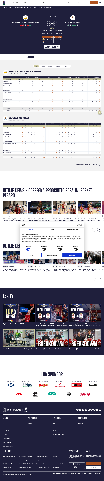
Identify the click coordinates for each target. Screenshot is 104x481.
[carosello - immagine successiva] (99, 230)
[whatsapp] (97, 410)
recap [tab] (37, 57)
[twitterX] (91, 410)
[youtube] (89, 410)
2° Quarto (50, 66)
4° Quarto (66, 66)
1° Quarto (42, 66)
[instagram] (80, 410)
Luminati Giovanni (21, 73)
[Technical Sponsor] (35, 394)
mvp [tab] (74, 57)
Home (4, 7)
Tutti (36, 66)
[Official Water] (52, 394)
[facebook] (77, 410)
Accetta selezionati (52, 255)
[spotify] (100, 410)
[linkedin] (86, 410)
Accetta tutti (72, 255)
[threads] (83, 410)
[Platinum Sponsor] (44, 385)
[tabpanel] (52, 115)
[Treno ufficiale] (60, 385)
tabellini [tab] (31, 57)
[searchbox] (52, 2)
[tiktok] (94, 410)
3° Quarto (58, 66)
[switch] (44, 249)
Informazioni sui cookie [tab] (73, 229)
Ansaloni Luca (20, 120)
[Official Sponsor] (76, 385)
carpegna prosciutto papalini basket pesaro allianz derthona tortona (31, 7)
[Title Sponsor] (11, 385)
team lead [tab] (68, 57)
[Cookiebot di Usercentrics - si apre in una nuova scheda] (76, 225)
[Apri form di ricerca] (100, 3)
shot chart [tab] (59, 57)
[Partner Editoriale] (68, 394)
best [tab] (43, 57)
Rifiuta (31, 255)
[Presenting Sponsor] (27, 385)
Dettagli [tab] (52, 229)
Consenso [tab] (30, 229)
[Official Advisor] (85, 394)
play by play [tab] (50, 57)
